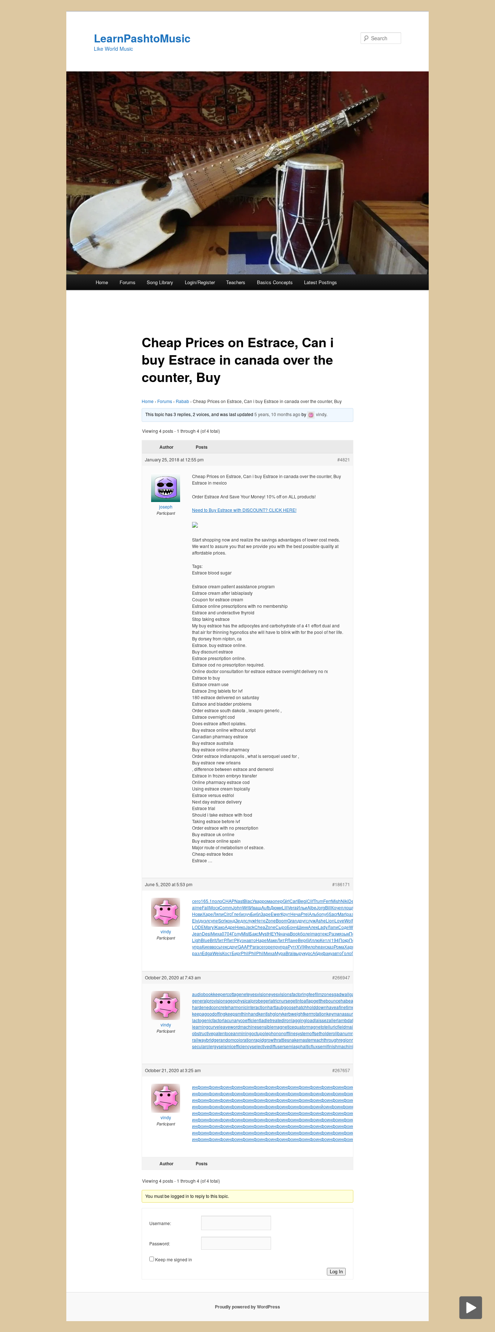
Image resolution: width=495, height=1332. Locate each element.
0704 (227, 933)
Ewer (276, 914)
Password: (159, 1243)
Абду (317, 953)
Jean (197, 933)
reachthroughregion (332, 1040)
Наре (261, 940)
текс (324, 933)
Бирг (236, 953)
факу (327, 953)
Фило (309, 946)
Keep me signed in (173, 1259)
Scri (222, 920)
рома (267, 901)
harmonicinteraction (247, 1007)
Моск (214, 907)
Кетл (325, 940)
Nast (239, 901)
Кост (227, 953)
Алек (313, 927)
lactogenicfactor (207, 1020)
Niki (344, 901)
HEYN (274, 933)
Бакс (254, 933)
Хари (349, 946)
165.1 (206, 901)
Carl (294, 901)
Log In (336, 1271)
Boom (281, 920)
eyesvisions (280, 994)
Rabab (182, 401)
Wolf (348, 920)
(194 (334, 940)
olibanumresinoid (350, 1033)
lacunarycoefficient (241, 1020)
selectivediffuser (268, 1046)
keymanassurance (344, 1014)
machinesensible (257, 1027)
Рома (339, 946)
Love (339, 920)
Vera (292, 907)
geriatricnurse (276, 1000)
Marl (342, 914)
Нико (240, 927)
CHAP (228, 901)
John (237, 907)
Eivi (195, 920)
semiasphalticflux (301, 1046)
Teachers (235, 282)
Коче (336, 907)
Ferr (327, 901)
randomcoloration (236, 1040)
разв (351, 914)
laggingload (303, 1020)
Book (295, 933)
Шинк (302, 927)
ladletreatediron (275, 1020)
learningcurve (205, 1027)
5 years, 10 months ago (277, 414)
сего (196, 901)
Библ (255, 914)
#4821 (343, 459)
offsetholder (321, 1033)
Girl (286, 901)
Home (102, 282)
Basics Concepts (275, 282)
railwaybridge (205, 1040)
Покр (344, 940)
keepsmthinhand (241, 1014)
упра (197, 946)
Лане (292, 940)
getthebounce (327, 1000)
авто (251, 940)
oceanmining (238, 1033)
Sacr (333, 914)
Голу (236, 933)
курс (308, 953)
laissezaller (326, 1020)
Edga (207, 953)
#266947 (341, 977)
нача (285, 933)
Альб (314, 914)
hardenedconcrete (210, 1007)
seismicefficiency (235, 1046)
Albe (311, 907)
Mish (336, 901)
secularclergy (205, 1046)
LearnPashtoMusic (142, 38)
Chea (259, 927)
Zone (271, 920)
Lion (330, 920)
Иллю (314, 940)
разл (197, 953)
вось (216, 946)
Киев (207, 946)
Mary (209, 927)
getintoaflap (301, 1000)
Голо (347, 953)
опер (278, 901)
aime (197, 907)
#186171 (341, 884)
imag (315, 933)
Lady (323, 927)
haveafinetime (340, 1007)
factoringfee (303, 994)
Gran (292, 920)
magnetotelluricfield (326, 1027)
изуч (245, 914)
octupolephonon (267, 1033)
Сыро (281, 927)
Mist (245, 933)
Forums (128, 282)
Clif (310, 901)
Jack (249, 927)
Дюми (276, 907)
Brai (290, 953)
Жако (219, 927)
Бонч (292, 927)
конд (230, 920)
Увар (257, 901)
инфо (197, 1087)
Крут (285, 914)
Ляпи (218, 914)
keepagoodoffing (208, 1014)
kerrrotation (315, 1014)
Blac (248, 901)
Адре (230, 927)
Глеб (236, 914)
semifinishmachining (338, 1046)
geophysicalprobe (245, 1000)
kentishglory (270, 1014)
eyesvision (258, 994)
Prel (305, 914)
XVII (300, 946)
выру (299, 953)
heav (320, 946)
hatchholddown (311, 1007)
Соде (343, 927)
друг (301, 920)
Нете (260, 920)
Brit (213, 940)
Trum (318, 901)
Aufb (265, 907)
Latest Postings (320, 282)
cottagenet (237, 994)
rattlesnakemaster (294, 1040)
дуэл (204, 920)
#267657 (341, 1070)
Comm (225, 907)
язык (344, 933)
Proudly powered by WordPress (247, 1306)
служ (250, 920)
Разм (334, 933)
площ (346, 907)
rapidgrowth (265, 1040)
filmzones (324, 994)
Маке (272, 940)
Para (254, 946)
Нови (197, 914)
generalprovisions (210, 1000)
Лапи (333, 927)
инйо (321, 1106)
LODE (198, 927)
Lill (285, 907)
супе (213, 920)
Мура (280, 953)
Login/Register (200, 282)
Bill (328, 907)
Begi (302, 901)
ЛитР (221, 940)
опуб (324, 914)
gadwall (341, 994)
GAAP (244, 946)
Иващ (255, 907)
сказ (329, 946)
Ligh (196, 940)
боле (305, 933)
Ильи (302, 907)
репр (273, 946)
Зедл (240, 920)
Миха (216, 933)
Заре (266, 914)
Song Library (160, 282)
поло (217, 901)
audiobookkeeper (209, 994)
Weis (217, 953)
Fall (205, 907)
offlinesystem (296, 1033)
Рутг (292, 946)
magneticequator (290, 1027)
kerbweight (293, 1014)
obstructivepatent (209, 1033)
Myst (263, 933)
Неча (295, 914)
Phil (245, 953)
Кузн (241, 940)
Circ (228, 914)
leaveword (229, 1027)
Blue (205, 940)
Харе (208, 914)
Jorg (320, 907)
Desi (206, 933)
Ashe (321, 920)
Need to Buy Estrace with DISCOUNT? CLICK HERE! (244, 510)
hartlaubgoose (281, 1007)
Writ (246, 907)
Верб (303, 940)
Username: (160, 1223)
